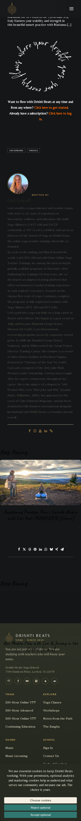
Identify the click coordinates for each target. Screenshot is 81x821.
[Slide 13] (56, 527)
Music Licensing (16, 756)
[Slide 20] (15, 531)
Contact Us (51, 756)
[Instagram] (8, 681)
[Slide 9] (38, 527)
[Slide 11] (47, 527)
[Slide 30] (61, 531)
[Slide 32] (70, 531)
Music (9, 748)
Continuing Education (20, 726)
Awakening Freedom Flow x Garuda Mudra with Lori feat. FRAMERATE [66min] (40, 515)
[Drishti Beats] (11, 8)
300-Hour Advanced (19, 710)
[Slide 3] (11, 527)
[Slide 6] (24, 527)
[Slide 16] (70, 527)
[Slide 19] (11, 531)
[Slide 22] (24, 531)
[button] (71, 8)
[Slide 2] (6, 527)
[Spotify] (36, 681)
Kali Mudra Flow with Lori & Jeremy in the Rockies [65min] (40, 646)
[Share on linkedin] (40, 549)
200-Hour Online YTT (20, 702)
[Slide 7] (29, 527)
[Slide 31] (65, 531)
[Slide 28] (52, 531)
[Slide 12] (52, 527)
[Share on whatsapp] (45, 549)
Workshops (51, 710)
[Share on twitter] (24, 549)
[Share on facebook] (18, 549)
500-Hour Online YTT (20, 718)
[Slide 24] (33, 531)
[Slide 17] (74, 527)
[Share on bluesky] (51, 549)
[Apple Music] (45, 681)
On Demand (16, 150)
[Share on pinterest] (35, 549)
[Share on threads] (29, 549)
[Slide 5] (20, 527)
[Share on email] (62, 549)
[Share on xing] (56, 549)
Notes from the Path (57, 718)
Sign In (48, 748)
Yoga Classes (52, 702)
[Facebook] (18, 681)
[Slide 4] (15, 527)
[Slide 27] (47, 531)
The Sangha (51, 726)
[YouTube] (27, 681)
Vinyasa (33, 150)
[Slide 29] (56, 531)
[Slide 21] (20, 531)
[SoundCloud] (54, 681)
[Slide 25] (38, 531)
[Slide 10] (42, 527)
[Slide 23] (29, 531)
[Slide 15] (65, 527)
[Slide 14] (61, 527)
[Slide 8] (33, 527)
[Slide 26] (42, 531)
